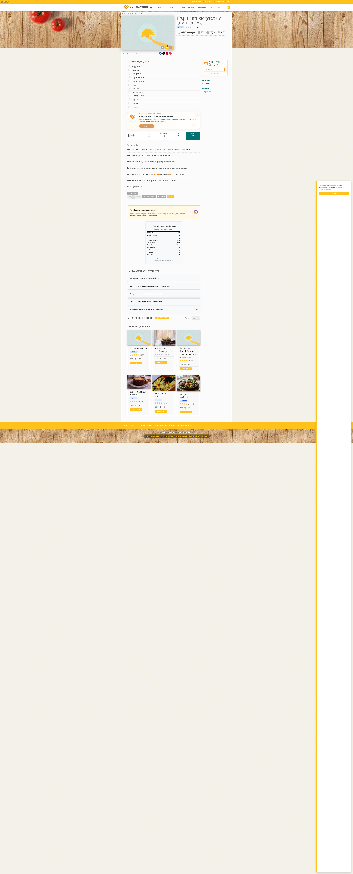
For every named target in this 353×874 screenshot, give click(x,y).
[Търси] (229, 7)
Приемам (334, 193)
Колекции (171, 7)
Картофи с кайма (160, 395)
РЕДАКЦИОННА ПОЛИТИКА (144, 425)
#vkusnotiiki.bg (161, 214)
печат (171, 196)
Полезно (191, 7)
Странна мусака (138, 348)
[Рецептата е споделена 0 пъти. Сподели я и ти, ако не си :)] (133, 53)
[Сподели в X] (163, 53)
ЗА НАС (126, 425)
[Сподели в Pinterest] (167, 53)
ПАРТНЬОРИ (188, 425)
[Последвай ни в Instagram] (196, 212)
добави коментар (162, 318)
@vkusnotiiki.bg (139, 214)
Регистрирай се (220, 1)
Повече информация (325, 189)
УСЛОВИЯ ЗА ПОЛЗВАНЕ (160, 425)
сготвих (133, 193)
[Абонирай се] (225, 69)
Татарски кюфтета (184, 396)
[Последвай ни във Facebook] (190, 212)
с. (134, 74)
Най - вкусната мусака (138, 393)
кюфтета (156, 174)
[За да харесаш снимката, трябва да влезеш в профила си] (170, 47)
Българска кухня (206, 92)
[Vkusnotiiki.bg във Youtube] (5, 2)
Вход (228, 1)
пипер (159, 149)
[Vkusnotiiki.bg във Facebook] (2, 2)
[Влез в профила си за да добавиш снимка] (162, 47)
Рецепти (161, 7)
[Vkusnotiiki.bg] (7, 2)
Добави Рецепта (208, 1)
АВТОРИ (132, 425)
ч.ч (134, 88)
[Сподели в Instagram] (170, 53)
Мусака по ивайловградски (163, 350)
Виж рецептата (136, 363)
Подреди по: (188, 318)
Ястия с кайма (206, 83)
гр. (135, 66)
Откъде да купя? (146, 126)
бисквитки (335, 185)
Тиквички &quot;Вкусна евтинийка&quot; (189, 351)
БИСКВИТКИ (172, 425)
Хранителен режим (196, 1)
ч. (134, 99)
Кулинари (202, 7)
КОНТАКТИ (181, 425)
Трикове (182, 7)
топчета (148, 155)
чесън (172, 174)
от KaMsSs (134, 197)
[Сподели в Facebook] (160, 53)
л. (134, 74)
